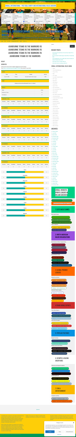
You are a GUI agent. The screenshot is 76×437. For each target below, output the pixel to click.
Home (2, 41)
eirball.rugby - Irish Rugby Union (58, 295)
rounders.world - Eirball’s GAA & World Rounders (62, 222)
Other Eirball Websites (57, 70)
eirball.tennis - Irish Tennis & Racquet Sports (61, 340)
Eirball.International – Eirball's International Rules (33, 33)
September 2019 (55, 174)
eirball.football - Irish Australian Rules (59, 282)
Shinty (21, 41)
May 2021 (54, 151)
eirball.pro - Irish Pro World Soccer (59, 288)
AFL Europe (55, 92)
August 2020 (54, 163)
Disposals (19, 101)
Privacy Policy (55, 71)
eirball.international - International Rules (60, 323)
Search (52, 44)
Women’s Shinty (56, 117)
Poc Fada (8, 41)
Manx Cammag (55, 125)
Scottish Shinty (55, 111)
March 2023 (54, 134)
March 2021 (54, 153)
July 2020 (54, 164)
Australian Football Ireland (57, 77)
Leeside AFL (55, 83)
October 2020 (55, 159)
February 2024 (55, 131)
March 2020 (54, 169)
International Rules (15, 41)
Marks (24, 101)
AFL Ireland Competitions (57, 94)
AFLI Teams (55, 78)
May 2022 (54, 144)
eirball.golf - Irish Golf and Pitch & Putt (60, 348)
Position (4, 101)
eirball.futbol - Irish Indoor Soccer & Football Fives (62, 265)
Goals (38, 101)
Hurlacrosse (55, 104)
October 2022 (55, 139)
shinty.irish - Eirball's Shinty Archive (59, 229)
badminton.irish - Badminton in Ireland (60, 343)
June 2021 (54, 149)
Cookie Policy (59, 434)
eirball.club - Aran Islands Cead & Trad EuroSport (62, 325)
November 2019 (55, 171)
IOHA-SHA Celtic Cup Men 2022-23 (59, 61)
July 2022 (54, 141)
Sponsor (71, 31)
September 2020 (55, 161)
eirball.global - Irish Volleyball (58, 260)
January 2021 (54, 154)
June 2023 (54, 133)
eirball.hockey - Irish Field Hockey (59, 298)
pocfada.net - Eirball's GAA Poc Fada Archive (61, 227)
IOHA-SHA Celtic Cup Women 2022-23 (59, 63)
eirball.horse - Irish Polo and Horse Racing (60, 378)
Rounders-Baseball (56, 103)
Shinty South (55, 123)
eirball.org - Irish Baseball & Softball (59, 252)
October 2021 (55, 146)
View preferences (69, 431)
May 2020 (54, 166)
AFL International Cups (57, 89)
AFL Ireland (55, 75)
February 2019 (55, 181)
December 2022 (55, 136)
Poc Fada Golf (55, 106)
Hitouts (28, 101)
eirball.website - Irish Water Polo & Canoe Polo (61, 315)
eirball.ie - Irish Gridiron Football (58, 244)
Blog (5, 41)
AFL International (56, 87)
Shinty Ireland (55, 110)
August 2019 (54, 176)
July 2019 (54, 178)
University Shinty (56, 118)
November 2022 (55, 138)
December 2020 (55, 156)
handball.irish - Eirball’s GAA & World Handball (61, 219)
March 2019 (54, 179)
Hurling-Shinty (55, 99)
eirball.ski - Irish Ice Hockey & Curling (59, 250)
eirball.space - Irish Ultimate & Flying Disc (60, 262)
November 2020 (55, 158)
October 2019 (55, 173)
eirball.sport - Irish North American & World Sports (62, 200)
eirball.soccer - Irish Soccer (57, 292)
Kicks (8, 101)
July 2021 (54, 148)
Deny (60, 431)
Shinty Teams (55, 115)
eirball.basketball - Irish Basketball (59, 247)
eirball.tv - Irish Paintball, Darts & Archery (60, 368)
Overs (42, 101)
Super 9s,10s (55, 85)
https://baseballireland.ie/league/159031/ (12, 68)
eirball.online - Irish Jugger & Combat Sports (61, 371)
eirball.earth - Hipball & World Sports (59, 328)
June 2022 (54, 143)
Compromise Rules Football (58, 97)
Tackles (33, 101)
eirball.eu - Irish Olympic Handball (59, 313)
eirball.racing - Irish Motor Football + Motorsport (61, 383)
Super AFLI (55, 80)
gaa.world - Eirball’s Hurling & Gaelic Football (61, 217)
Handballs (13, 101)
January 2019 (54, 183)
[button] (73, 422)
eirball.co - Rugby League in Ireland (59, 285)
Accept (50, 431)
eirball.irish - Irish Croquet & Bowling (59, 353)
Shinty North (55, 122)
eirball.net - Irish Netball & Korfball (59, 280)
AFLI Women (55, 82)
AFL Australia (55, 90)
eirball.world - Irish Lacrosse (58, 257)
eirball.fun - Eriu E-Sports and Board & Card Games (62, 401)
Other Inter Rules (56, 108)
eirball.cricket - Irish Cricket (58, 300)
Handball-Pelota (56, 101)
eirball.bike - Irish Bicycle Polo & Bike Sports (61, 381)
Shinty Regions (55, 120)
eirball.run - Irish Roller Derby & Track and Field (61, 373)
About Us (25, 41)
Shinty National (55, 113)
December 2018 (55, 184)
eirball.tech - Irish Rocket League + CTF (60, 398)
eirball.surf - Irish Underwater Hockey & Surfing (61, 318)
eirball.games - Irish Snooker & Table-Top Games (61, 350)
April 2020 (54, 168)
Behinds (46, 101)
